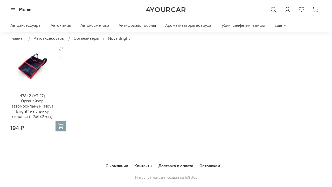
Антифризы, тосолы (137, 25)
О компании (117, 165)
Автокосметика (94, 25)
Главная (17, 38)
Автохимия (61, 25)
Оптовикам (209, 165)
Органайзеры (86, 38)
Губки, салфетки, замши (242, 25)
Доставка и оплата (175, 165)
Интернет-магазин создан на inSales (166, 177)
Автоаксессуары (25, 25)
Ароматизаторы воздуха (188, 25)
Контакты (143, 165)
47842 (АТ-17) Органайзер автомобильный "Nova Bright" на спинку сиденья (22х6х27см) (32, 106)
